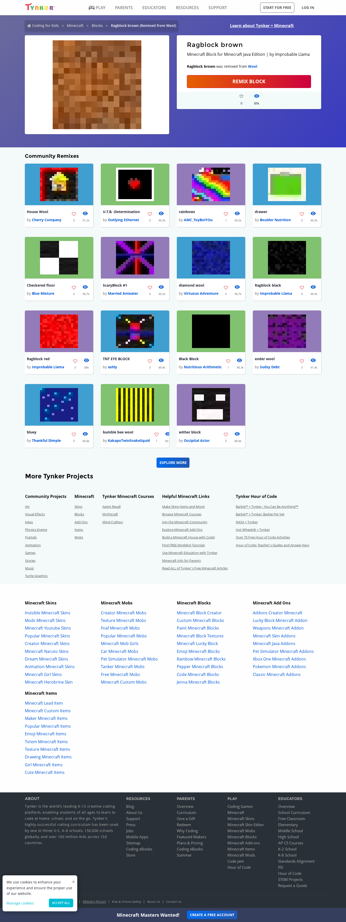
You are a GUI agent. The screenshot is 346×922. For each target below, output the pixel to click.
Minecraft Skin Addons (274, 636)
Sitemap (133, 842)
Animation (33, 545)
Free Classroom (291, 818)
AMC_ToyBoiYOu (198, 219)
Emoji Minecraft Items (45, 734)
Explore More (173, 462)
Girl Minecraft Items (44, 765)
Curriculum (186, 812)
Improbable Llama (276, 293)
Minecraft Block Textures (200, 636)
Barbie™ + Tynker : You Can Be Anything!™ (267, 506)
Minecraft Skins (240, 818)
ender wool (265, 358)
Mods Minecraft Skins (45, 620)
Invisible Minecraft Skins (47, 613)
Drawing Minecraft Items (48, 757)
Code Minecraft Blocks (198, 674)
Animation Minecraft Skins (50, 666)
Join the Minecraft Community (184, 522)
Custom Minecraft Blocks (200, 620)
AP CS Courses (290, 842)
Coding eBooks (139, 848)
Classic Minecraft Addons (277, 674)
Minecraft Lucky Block (197, 643)
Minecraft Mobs (241, 830)
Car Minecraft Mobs (119, 651)
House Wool (37, 211)
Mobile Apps (137, 836)
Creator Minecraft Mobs (123, 613)
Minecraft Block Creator (199, 613)
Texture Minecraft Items (47, 749)
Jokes (29, 522)
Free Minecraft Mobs (120, 674)
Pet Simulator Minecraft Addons (283, 651)
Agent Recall (111, 506)
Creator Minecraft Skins (47, 643)
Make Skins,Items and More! (183, 506)
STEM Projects (290, 879)
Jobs (129, 830)
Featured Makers (191, 836)
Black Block (189, 358)
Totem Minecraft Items (46, 741)
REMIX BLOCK (249, 81)
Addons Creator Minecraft (277, 613)
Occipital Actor (197, 440)
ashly (112, 366)
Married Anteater (123, 293)
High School (288, 836)
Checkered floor (41, 285)
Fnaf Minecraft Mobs (120, 628)
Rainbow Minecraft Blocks (201, 659)
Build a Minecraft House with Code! (188, 537)
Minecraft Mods (241, 855)
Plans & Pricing (190, 842)
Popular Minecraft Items (48, 726)
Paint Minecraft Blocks (198, 628)
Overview (185, 806)
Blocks (97, 25)
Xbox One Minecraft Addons (279, 659)
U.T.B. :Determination (121, 211)
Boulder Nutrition (275, 219)
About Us (134, 812)
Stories (30, 560)
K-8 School (287, 855)
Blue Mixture (43, 293)
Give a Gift (186, 818)
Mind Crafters (112, 522)
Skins (78, 506)
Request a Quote (292, 885)
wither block (190, 432)
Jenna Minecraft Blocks (198, 682)
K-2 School (287, 848)
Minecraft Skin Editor (245, 824)
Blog (130, 806)
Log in (308, 7)
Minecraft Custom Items (48, 711)
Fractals (31, 537)
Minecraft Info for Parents (181, 560)
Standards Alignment (296, 861)
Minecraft (75, 25)
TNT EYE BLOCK (116, 358)
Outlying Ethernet (123, 219)
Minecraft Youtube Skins (48, 628)
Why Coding (187, 830)
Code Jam (235, 861)
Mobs (78, 537)
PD (280, 867)
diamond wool (191, 285)
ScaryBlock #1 (115, 285)
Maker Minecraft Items (46, 718)
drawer (261, 211)
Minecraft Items (241, 848)
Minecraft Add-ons (243, 842)
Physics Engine (36, 529)
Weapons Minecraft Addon (278, 628)
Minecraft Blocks (242, 836)
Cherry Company (46, 219)
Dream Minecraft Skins (46, 659)
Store (130, 855)
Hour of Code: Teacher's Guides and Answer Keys (272, 545)
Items (78, 529)
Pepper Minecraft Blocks (200, 666)
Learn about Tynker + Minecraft (262, 25)
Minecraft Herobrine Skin (49, 682)
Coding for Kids (45, 25)
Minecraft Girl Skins (43, 674)
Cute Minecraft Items (45, 772)
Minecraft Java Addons (274, 643)
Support (133, 818)
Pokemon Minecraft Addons (279, 666)
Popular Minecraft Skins (47, 636)
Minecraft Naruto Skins (47, 651)
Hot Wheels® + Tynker (253, 529)
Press (131, 824)
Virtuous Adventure (201, 293)
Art (27, 506)
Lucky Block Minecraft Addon (280, 620)
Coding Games (240, 806)
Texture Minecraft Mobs (123, 620)
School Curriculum (294, 812)
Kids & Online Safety (126, 901)
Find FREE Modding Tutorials (183, 545)
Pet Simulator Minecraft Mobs (129, 659)
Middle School (290, 830)
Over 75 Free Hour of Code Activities (263, 537)
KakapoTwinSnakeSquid (129, 440)
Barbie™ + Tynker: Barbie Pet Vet (260, 514)
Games (30, 552)
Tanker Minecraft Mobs (123, 666)
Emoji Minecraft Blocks (198, 651)
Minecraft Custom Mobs (124, 682)
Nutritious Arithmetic (203, 366)
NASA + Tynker (247, 522)
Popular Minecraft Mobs (124, 636)
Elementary (288, 824)
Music (29, 568)
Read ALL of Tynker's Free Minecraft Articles (195, 568)
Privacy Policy (94, 901)
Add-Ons (81, 522)
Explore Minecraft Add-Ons (182, 529)
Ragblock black (268, 285)
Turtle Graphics (36, 575)
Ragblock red (38, 358)
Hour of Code (239, 867)
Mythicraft (110, 514)
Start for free (277, 7)
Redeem (184, 824)
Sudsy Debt (270, 366)
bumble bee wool (118, 432)
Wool (252, 66)
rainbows (187, 211)
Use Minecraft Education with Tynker (189, 552)
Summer (184, 855)
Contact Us (174, 901)
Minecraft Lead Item (44, 703)
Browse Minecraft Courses (181, 514)
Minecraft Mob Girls (120, 643)
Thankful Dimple (46, 440)
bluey (31, 432)
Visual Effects (35, 514)
